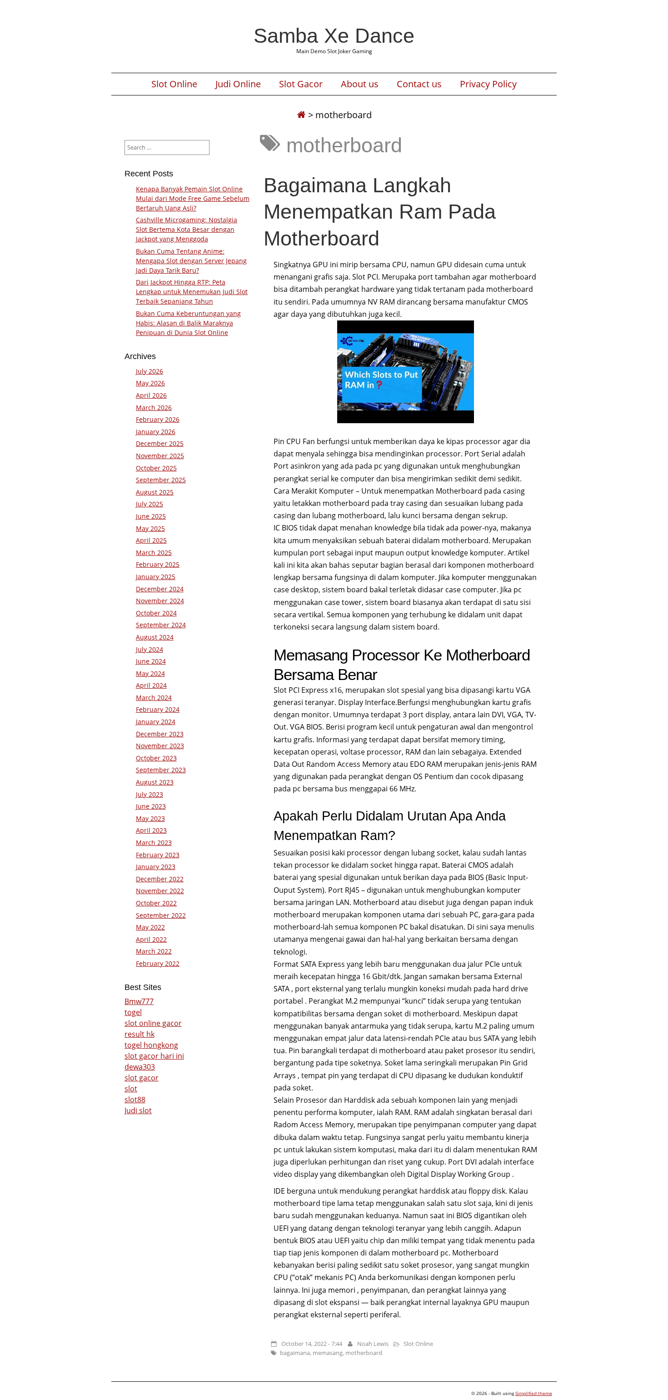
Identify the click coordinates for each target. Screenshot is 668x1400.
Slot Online (174, 84)
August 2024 (155, 637)
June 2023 (151, 806)
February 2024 (157, 709)
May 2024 (150, 673)
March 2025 (154, 552)
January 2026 (155, 431)
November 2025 (160, 455)
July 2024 (149, 649)
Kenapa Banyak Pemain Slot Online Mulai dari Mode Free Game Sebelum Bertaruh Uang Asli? (192, 198)
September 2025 (161, 479)
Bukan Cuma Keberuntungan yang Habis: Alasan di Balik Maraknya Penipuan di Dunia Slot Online (188, 323)
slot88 (135, 1100)
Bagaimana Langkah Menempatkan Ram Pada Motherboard (380, 211)
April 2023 (151, 830)
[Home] (301, 115)
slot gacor (142, 1078)
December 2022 (160, 879)
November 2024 (160, 600)
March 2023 (154, 842)
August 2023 (155, 782)
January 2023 (155, 866)
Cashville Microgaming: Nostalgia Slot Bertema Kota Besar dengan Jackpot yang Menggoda (186, 229)
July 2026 (149, 371)
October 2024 (156, 613)
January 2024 (155, 721)
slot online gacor (153, 1023)
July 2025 (149, 504)
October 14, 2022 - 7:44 (311, 1344)
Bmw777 (139, 1001)
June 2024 (151, 661)
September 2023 (161, 769)
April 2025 (151, 540)
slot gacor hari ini (154, 1056)
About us (360, 84)
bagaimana (295, 1353)
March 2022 (154, 951)
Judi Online (238, 84)
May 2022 (150, 927)
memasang (328, 1353)
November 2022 (160, 890)
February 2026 (157, 419)
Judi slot (138, 1110)
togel (133, 1012)
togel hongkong (151, 1045)
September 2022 (161, 915)
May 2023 (150, 818)
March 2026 (154, 407)
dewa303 (140, 1067)
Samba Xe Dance (334, 35)
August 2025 (155, 492)
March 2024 (154, 697)
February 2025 (157, 564)
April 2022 (151, 939)
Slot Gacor (301, 84)
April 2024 (151, 685)
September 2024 (161, 624)
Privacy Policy (488, 84)
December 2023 (160, 734)
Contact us (419, 84)
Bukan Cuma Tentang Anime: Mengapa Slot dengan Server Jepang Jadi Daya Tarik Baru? (191, 261)
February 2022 (157, 963)
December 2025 (160, 443)
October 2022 (156, 903)
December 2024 (160, 589)
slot (131, 1089)
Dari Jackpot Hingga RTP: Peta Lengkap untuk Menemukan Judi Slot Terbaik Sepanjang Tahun (192, 291)
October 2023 (156, 758)
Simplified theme (533, 1393)
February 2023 (157, 854)
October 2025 (156, 468)
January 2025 (155, 576)
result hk (140, 1034)
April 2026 (151, 395)
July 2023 (149, 794)
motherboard (363, 1353)
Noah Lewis (373, 1344)
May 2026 (150, 383)
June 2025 (151, 516)
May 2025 (150, 528)
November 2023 (160, 745)
